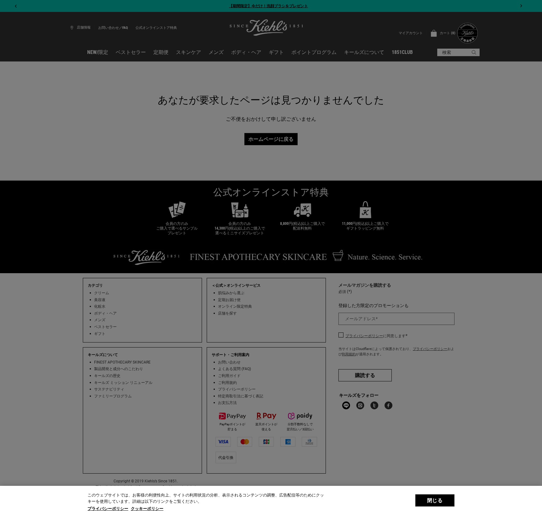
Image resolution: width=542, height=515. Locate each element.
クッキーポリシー (147, 508)
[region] (271, 500)
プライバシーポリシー (108, 508)
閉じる (434, 500)
